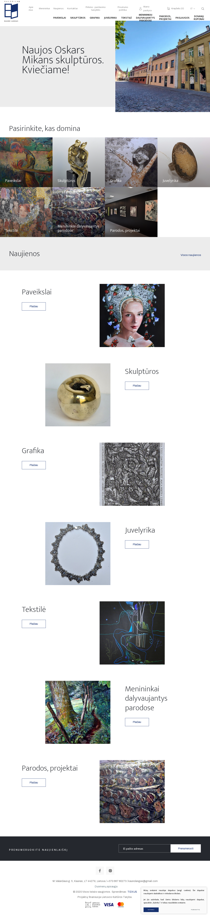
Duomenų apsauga (106, 886)
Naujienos (58, 8)
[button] (200, 62)
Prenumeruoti (185, 848)
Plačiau (34, 306)
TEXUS (132, 891)
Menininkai (44, 8)
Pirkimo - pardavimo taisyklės (96, 8)
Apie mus (31, 8)
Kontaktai (72, 8)
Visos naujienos (191, 255)
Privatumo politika (123, 8)
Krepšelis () (177, 8)
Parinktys (195, 909)
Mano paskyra (147, 9)
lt (191, 8)
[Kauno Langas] (12, 13)
